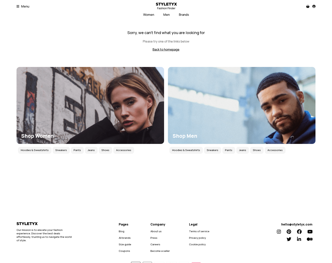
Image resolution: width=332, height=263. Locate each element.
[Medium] (310, 239)
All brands (125, 238)
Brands (184, 15)
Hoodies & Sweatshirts (35, 150)
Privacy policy (197, 238)
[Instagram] (279, 231)
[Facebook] (299, 231)
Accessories (123, 150)
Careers (155, 244)
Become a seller (160, 251)
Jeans (91, 150)
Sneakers (61, 150)
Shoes (105, 150)
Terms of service (199, 231)
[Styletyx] (45, 223)
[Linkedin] (299, 239)
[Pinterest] (289, 231)
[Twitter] (289, 239)
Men (166, 15)
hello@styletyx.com (296, 224)
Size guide (125, 244)
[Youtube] (310, 231)
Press (153, 238)
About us (156, 231)
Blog (121, 231)
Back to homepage (166, 49)
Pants (77, 150)
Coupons (124, 251)
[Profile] (313, 6)
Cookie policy (197, 244)
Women (148, 15)
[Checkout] (308, 6)
